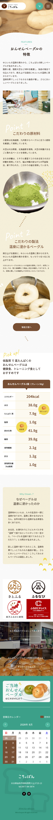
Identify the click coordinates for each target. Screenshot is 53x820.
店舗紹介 (26, 639)
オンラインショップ (26, 666)
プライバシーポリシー (26, 808)
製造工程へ (26, 327)
